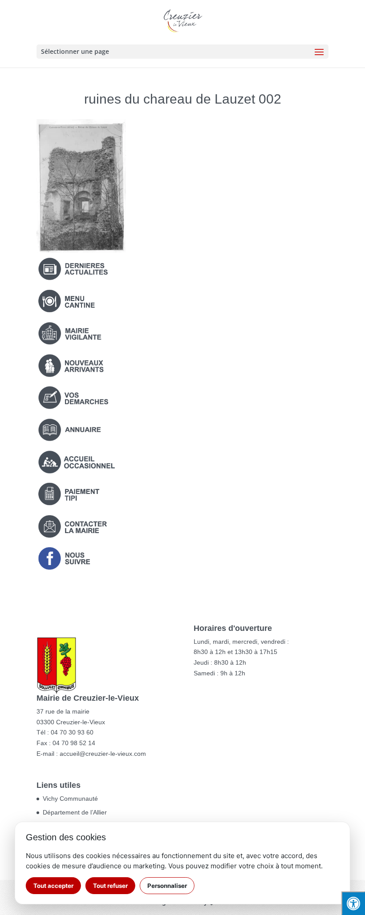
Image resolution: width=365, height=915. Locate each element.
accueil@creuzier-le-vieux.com (103, 753)
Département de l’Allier (75, 812)
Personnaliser (167, 885)
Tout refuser (110, 885)
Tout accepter (53, 885)
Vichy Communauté (70, 798)
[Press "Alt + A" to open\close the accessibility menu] (353, 903)
